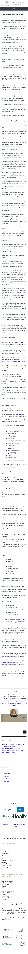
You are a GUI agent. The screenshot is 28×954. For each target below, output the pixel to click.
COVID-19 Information (7, 860)
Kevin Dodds (14, 758)
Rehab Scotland (5, 853)
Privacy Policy (5, 867)
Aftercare (4, 855)
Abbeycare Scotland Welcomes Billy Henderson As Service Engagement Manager (14, 751)
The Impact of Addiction (12, 14)
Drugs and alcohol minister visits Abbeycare (14, 748)
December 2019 (7, 781)
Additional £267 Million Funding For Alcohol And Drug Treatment (14, 755)
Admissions (4, 857)
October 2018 (7, 773)
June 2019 (6, 778)
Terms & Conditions (6, 865)
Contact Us (4, 863)
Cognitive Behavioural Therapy (13, 361)
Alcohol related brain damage (15, 453)
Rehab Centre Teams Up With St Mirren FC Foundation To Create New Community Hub (14, 745)
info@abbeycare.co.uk (18, 4)
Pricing (3, 858)
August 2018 (6, 771)
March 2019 (6, 776)
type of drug (22, 414)
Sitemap (4, 869)
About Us (4, 862)
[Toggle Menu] (14, 8)
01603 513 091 (21, 2)
